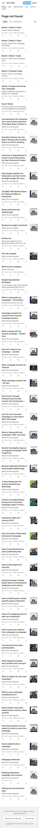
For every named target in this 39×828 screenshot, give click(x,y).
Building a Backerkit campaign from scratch (12, 774)
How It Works (7, 104)
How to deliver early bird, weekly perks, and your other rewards (14, 710)
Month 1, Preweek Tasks (12, 71)
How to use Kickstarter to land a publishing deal (13, 550)
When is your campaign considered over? (12, 693)
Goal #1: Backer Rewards (11, 30)
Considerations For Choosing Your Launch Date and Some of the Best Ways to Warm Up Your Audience (14, 121)
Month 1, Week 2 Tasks (11, 41)
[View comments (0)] (10, 35)
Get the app (30, 818)
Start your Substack (14, 818)
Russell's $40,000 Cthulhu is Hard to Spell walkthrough (14, 467)
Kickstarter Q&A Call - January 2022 (11, 519)
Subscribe (27, 3)
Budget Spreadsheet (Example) (11, 281)
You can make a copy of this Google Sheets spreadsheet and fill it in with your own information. (14, 286)
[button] (3, 7)
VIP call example (9, 254)
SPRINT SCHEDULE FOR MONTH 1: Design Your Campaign (14, 92)
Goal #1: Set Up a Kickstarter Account (12, 75)
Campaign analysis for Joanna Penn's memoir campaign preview (12, 315)
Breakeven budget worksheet (14, 225)
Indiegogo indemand (11, 760)
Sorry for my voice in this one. (12, 303)
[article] (19, 31)
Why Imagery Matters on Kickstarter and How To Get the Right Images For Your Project (14, 176)
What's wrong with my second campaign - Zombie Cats (13, 333)
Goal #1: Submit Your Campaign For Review (13, 44)
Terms (31, 811)
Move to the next (8, 269)
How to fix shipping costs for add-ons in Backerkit (14, 615)
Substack (9, 824)
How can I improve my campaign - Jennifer (11, 350)
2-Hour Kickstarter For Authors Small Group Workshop (11, 484)
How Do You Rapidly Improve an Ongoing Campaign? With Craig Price (14, 450)
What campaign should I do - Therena (14, 366)
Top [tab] (10, 22)
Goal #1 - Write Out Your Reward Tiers (13, 59)
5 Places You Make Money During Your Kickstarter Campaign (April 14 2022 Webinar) (13, 502)
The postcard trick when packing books (12, 646)
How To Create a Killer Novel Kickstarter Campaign (14, 534)
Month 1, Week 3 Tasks (11, 27)
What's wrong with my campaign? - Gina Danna (12, 298)
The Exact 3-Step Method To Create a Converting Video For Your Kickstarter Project (14, 157)
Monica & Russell (19, 33)
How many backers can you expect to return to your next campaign (14, 728)
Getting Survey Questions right (13, 789)
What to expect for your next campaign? (14, 677)
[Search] (35, 22)
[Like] (3, 35)
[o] (33, 121)
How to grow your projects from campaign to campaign (14, 631)
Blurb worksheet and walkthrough (11, 211)
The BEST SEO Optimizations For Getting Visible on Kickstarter (14, 194)
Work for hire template (11, 267)
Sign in (34, 3)
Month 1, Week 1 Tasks (11, 56)
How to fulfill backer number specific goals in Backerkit (14, 599)
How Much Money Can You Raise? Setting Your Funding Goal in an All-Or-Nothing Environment (14, 139)
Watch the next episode (10, 127)
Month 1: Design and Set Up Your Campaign (14, 87)
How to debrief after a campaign (11, 745)
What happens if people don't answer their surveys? (14, 662)
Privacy (25, 811)
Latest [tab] (5, 22)
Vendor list (6, 238)
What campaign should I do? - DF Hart (14, 382)
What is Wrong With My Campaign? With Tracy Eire (13, 433)
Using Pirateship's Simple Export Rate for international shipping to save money (14, 582)
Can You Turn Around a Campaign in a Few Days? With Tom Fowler (13, 416)
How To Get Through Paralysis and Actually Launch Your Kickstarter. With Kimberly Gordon (12, 398)
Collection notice (19, 813)
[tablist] (12, 22)
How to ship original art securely (12, 566)
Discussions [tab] (18, 22)
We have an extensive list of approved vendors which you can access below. (13, 242)
